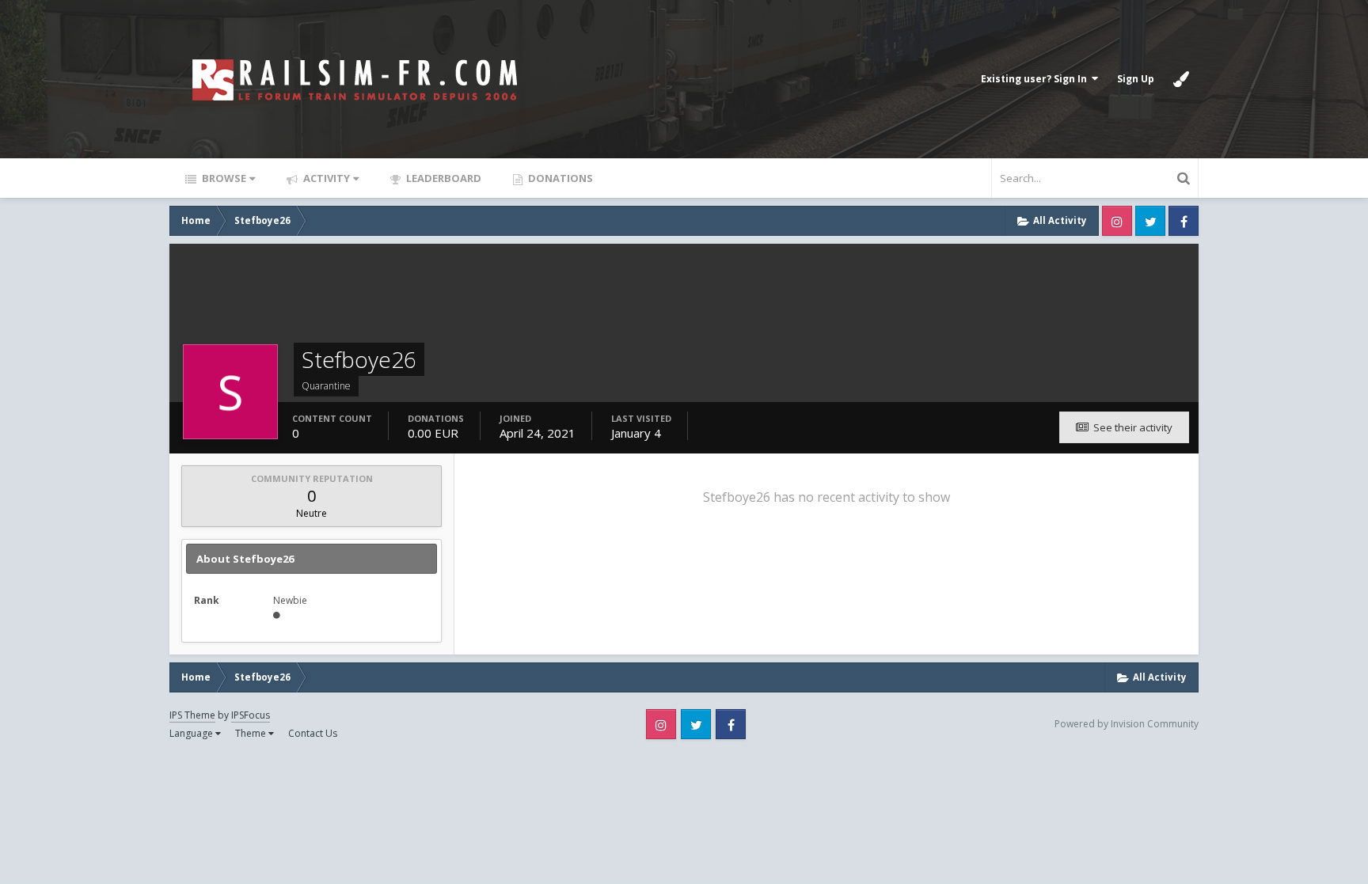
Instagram (1117, 221)
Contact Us (312, 733)
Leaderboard (442, 178)
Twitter (1150, 221)
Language (192, 733)
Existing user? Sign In (1036, 78)
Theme (251, 733)
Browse (223, 178)
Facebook (1183, 221)
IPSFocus (250, 715)
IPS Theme (192, 715)
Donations (559, 178)
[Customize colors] (1181, 79)
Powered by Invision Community (1126, 723)
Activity (325, 178)
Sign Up (1135, 78)
